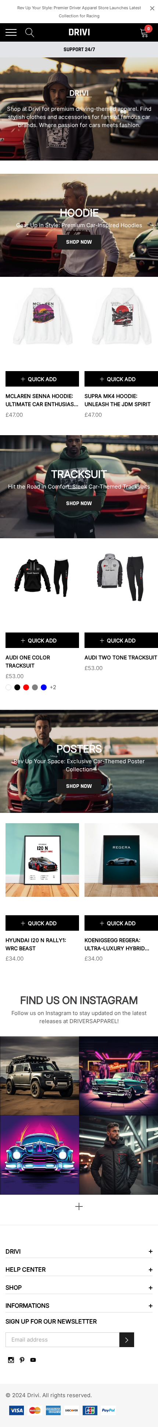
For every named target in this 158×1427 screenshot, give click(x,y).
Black (17, 687)
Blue (44, 687)
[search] (30, 32)
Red (26, 687)
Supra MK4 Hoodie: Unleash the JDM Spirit (118, 400)
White (8, 687)
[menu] (11, 32)
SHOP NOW (79, 242)
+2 (53, 687)
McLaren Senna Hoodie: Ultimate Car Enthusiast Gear (41, 400)
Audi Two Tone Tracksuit (121, 657)
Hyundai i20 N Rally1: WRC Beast (36, 944)
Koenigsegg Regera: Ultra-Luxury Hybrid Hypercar (115, 944)
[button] (126, 1339)
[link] (42, 316)
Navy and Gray (96, 679)
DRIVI (79, 32)
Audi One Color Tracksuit (28, 661)
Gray (35, 687)
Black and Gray (87, 679)
